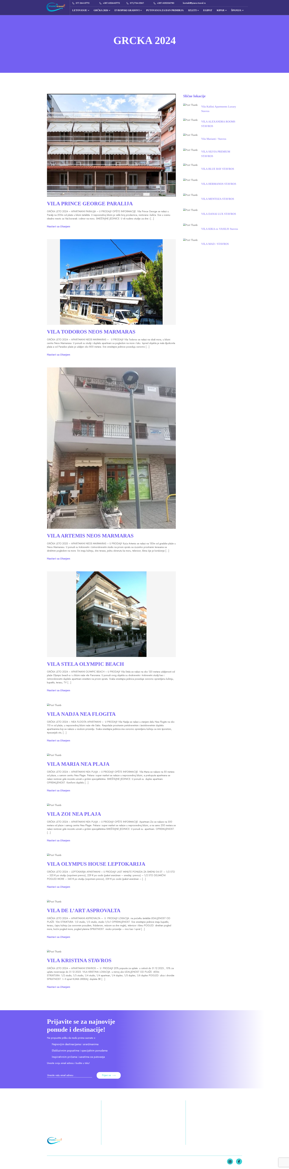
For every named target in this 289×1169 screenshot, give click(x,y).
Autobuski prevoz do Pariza (206, 1136)
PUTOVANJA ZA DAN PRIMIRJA (165, 10)
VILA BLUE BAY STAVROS (217, 168)
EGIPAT (207, 10)
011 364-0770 (82, 3)
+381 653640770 (111, 3)
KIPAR (220, 10)
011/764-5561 (136, 3)
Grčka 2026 (162, 1113)
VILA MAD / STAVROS (215, 243)
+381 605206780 (165, 3)
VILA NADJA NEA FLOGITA (81, 714)
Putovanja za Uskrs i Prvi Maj (122, 1119)
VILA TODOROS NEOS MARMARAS (91, 332)
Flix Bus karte (197, 1130)
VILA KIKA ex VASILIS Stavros (219, 228)
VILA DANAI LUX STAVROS (218, 213)
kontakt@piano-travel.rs (194, 3)
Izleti (107, 1130)
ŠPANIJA (236, 10)
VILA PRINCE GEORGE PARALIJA (90, 204)
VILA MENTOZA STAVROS (217, 198)
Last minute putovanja (203, 1113)
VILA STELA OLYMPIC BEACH (85, 664)
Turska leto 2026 (159, 1119)
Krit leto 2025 (161, 1124)
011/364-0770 (56, 1113)
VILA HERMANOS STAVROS (218, 183)
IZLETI (192, 10)
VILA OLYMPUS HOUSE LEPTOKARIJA (96, 864)
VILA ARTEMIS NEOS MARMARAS (90, 536)
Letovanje (79, 10)
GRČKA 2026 (101, 10)
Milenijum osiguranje (202, 1124)
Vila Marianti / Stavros (213, 138)
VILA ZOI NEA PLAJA (74, 814)
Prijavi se (106, 1075)
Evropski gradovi (127, 10)
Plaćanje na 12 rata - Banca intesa (210, 1119)
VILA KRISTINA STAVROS (79, 960)
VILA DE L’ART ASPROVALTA (83, 910)
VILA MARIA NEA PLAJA (78, 764)
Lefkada (165, 1130)
